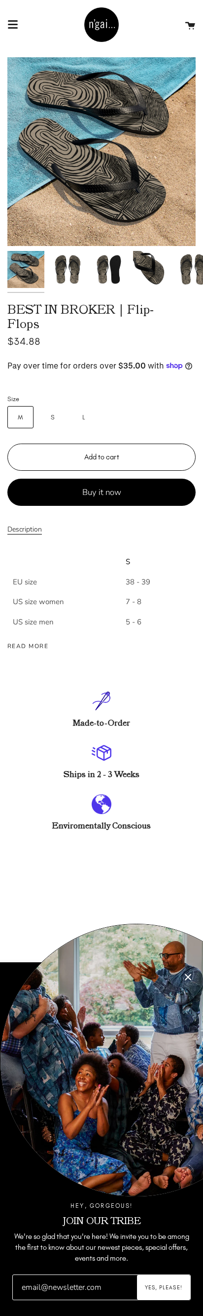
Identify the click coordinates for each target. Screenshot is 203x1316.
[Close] (188, 977)
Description (24, 529)
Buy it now (101, 492)
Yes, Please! (163, 1287)
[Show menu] (12, 25)
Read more (27, 646)
